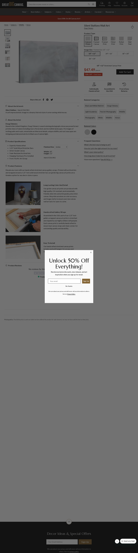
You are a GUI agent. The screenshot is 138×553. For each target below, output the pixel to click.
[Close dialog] (91, 252)
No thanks (69, 286)
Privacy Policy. (71, 294)
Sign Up (86, 281)
